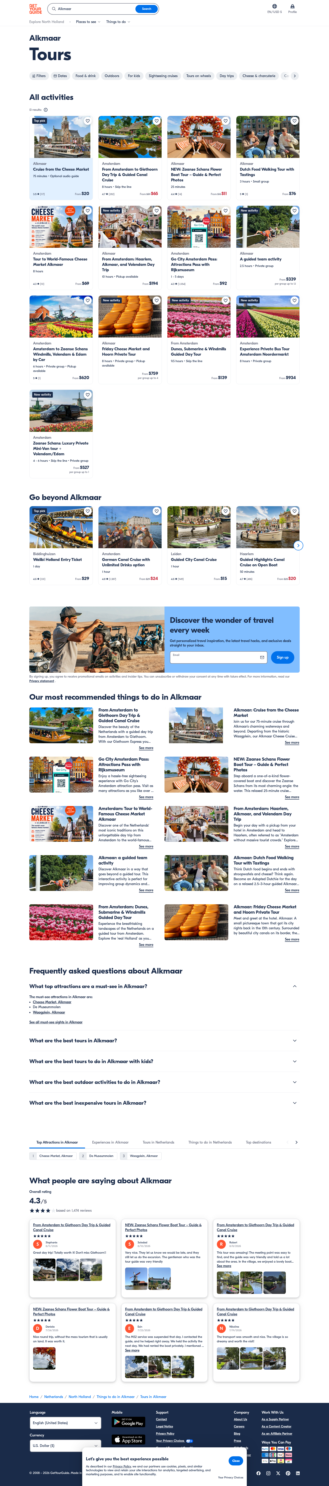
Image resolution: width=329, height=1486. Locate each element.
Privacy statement (41, 681)
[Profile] (292, 6)
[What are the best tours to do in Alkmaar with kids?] (295, 1061)
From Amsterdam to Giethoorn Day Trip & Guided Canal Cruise (71, 1227)
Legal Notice (164, 1426)
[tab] (57, 1142)
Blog (237, 1434)
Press (237, 1441)
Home (33, 1397)
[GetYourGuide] (35, 9)
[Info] (46, 110)
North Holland (80, 1397)
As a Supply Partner (275, 1419)
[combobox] (91, 9)
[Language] (274, 6)
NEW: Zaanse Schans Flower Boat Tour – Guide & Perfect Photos (163, 1227)
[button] (61, 158)
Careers (239, 1426)
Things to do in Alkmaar (116, 1397)
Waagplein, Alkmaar (49, 1012)
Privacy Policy (165, 1434)
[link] (61, 158)
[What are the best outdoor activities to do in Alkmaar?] (295, 1082)
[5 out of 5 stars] (72, 1236)
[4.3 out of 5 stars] (42, 1210)
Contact (161, 1419)
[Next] (298, 545)
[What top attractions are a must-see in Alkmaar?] (295, 986)
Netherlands (53, 1397)
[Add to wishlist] (88, 121)
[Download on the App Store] (128, 1440)
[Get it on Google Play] (128, 1423)
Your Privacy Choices (170, 1441)
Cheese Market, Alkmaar (52, 1002)
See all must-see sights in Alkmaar (56, 1022)
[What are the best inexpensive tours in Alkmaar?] (295, 1103)
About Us (240, 1419)
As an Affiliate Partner (277, 1434)
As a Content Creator (276, 1426)
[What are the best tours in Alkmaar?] (295, 1040)
